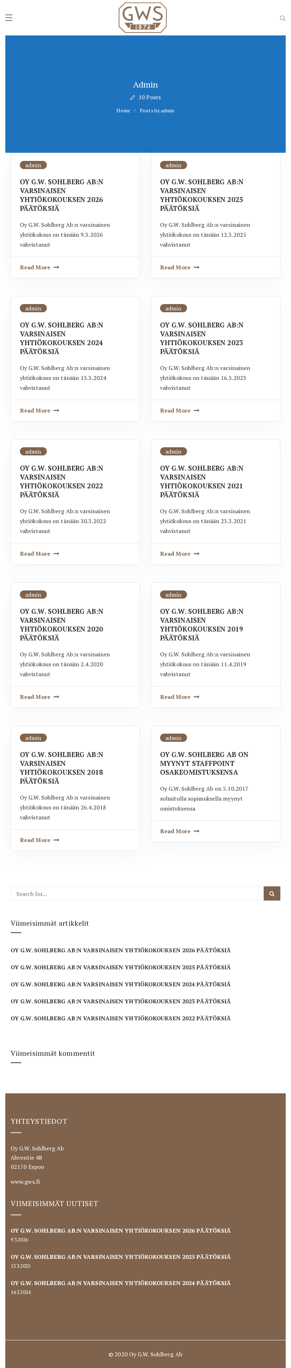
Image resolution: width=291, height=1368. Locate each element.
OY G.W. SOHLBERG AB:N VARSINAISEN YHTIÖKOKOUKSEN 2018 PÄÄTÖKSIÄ (61, 767)
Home (123, 110)
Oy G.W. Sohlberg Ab (155, 1354)
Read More (35, 267)
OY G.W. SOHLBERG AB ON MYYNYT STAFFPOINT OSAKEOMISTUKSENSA (204, 763)
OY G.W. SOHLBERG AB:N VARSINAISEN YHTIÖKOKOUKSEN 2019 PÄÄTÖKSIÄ (201, 624)
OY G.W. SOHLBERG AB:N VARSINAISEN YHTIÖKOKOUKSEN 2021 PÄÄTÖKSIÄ (201, 481)
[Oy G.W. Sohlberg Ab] (143, 18)
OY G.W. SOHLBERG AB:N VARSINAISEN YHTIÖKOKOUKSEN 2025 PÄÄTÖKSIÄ (201, 195)
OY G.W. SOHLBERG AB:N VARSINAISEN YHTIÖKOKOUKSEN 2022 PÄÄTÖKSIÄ (61, 481)
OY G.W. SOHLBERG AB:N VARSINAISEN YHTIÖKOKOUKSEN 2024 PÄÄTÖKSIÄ (61, 338)
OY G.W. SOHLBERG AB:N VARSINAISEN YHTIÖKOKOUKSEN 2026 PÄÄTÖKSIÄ (61, 195)
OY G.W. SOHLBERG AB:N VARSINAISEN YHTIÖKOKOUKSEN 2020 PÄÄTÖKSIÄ (61, 624)
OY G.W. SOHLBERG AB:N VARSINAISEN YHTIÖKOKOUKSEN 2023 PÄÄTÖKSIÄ (201, 338)
